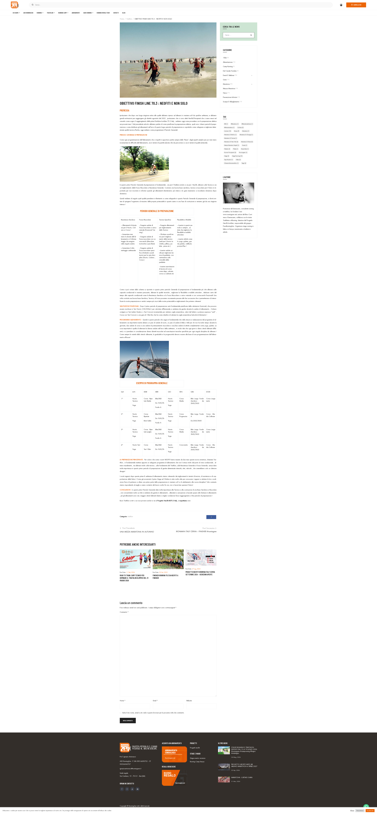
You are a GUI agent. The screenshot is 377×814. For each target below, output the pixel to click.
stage (226, 156)
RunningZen (133, 806)
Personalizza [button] (359, 810)
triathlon (129, 19)
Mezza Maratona (229, 88)
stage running (237, 156)
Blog (123, 13)
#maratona (234, 124)
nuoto (244, 145)
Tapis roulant (228, 159)
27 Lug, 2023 (196, 569)
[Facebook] (211, 517)
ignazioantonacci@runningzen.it (130, 768)
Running (39, 13)
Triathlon (50, 13)
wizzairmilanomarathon (231, 163)
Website (189, 701)
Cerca (251, 35)
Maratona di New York (231, 141)
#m (226, 124)
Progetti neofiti (195, 748)
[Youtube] (132, 789)
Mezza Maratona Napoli (231, 145)
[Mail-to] (137, 789)
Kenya (236, 131)
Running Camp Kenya (197, 761)
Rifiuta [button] (352, 810)
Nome (122, 701)
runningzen (243, 152)
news (225, 93)
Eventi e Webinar (228, 75)
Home (122, 19)
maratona (245, 131)
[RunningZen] (15, 4)
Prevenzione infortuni (230, 97)
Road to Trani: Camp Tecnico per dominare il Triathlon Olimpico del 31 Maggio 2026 (134, 578)
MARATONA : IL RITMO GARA (241, 777)
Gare (225, 80)
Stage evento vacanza (197, 758)
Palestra (227, 149)
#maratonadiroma (247, 124)
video (238, 159)
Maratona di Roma (247, 141)
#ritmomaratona (229, 127)
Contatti (116, 13)
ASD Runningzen (28, 13)
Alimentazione (227, 62)
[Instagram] (127, 789)
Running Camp (62, 13)
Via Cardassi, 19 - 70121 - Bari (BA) (132, 776)
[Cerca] (32, 5)
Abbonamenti (76, 13)
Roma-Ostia (245, 149)
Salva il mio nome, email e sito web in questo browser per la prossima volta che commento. (153, 713)
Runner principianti (230, 152)
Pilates (235, 149)
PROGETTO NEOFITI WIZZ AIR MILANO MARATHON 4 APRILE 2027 (244, 765)
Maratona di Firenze (230, 138)
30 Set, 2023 (163, 572)
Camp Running (228, 66)
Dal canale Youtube (230, 71)
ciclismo (240, 127)
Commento (124, 612)
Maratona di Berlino (230, 134)
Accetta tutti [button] (370, 810)
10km (225, 58)
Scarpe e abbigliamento (231, 102)
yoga (244, 163)
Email (155, 701)
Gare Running (87, 13)
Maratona (226, 84)
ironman (227, 131)
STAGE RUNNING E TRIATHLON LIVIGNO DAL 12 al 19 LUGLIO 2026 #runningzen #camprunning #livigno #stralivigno (244, 750)
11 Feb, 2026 (130, 572)
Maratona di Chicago (246, 134)
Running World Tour (103, 13)
